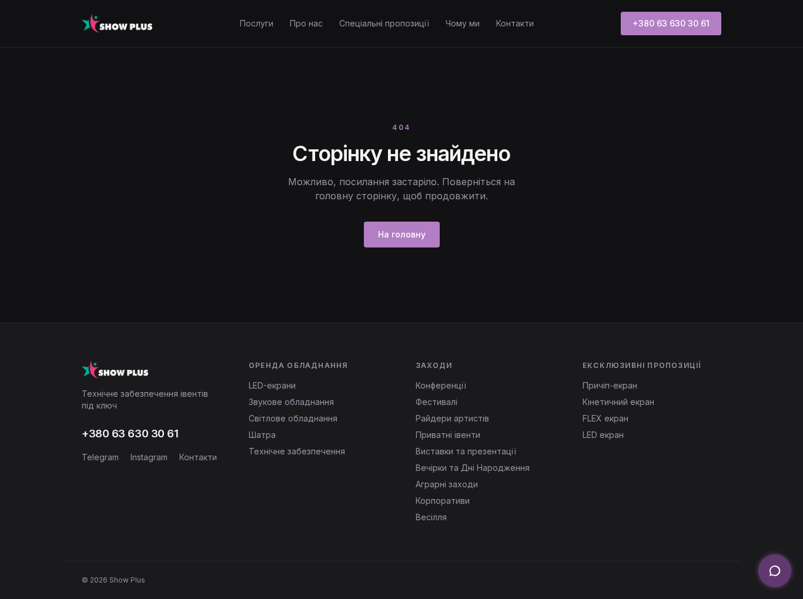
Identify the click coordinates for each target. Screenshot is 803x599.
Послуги (256, 23)
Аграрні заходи (447, 484)
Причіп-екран (610, 385)
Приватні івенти (448, 435)
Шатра (262, 435)
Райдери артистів (452, 418)
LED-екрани (272, 385)
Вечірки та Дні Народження (473, 468)
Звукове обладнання (291, 402)
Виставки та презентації (466, 451)
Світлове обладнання (293, 418)
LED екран (603, 435)
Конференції (441, 385)
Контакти (515, 23)
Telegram (100, 457)
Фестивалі (436, 402)
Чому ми (463, 23)
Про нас (306, 23)
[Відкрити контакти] (774, 570)
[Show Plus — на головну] (117, 23)
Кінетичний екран (618, 402)
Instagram (149, 457)
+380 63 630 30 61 (671, 23)
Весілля (431, 517)
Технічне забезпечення (297, 451)
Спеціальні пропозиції (384, 23)
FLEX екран (605, 418)
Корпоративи (443, 501)
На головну (402, 234)
